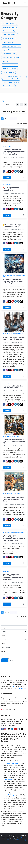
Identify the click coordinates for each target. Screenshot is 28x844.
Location (3, 635)
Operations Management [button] (10, 65)
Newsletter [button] (6, 61)
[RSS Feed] (25, 104)
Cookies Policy (21, 840)
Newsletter (8, 146)
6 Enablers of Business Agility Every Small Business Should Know (13, 499)
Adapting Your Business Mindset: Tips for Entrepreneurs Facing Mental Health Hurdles (13, 576)
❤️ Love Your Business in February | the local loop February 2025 (11, 188)
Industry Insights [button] (8, 42)
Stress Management (19, 532)
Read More (7, 177)
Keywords (4, 620)
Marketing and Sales (10, 333)
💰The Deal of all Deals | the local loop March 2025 (12, 225)
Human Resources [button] (8, 38)
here (14, 686)
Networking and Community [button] (11, 57)
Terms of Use (10, 840)
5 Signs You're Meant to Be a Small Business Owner (13, 387)
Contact (21, 698)
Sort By (3, 651)
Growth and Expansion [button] (9, 34)
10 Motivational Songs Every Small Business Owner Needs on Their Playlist (13, 281)
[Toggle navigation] (25, 3)
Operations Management (11, 493)
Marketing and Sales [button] (9, 53)
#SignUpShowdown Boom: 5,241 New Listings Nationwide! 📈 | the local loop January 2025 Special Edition (14, 152)
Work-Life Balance (10, 532)
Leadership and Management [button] (11, 46)
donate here (22, 688)
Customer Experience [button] (9, 23)
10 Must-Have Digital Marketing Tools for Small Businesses (14, 338)
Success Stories (21, 383)
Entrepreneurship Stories (11, 275)
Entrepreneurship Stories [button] (10, 27)
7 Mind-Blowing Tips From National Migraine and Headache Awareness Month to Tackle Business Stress (14, 537)
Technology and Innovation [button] (11, 82)
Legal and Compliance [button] (9, 50)
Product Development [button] (9, 69)
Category (4, 628)
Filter (5, 660)
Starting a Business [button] (8, 72)
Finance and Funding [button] (9, 31)
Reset (12, 660)
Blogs (2, 101)
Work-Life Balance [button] (8, 86)
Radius (3, 643)
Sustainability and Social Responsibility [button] (14, 77)
